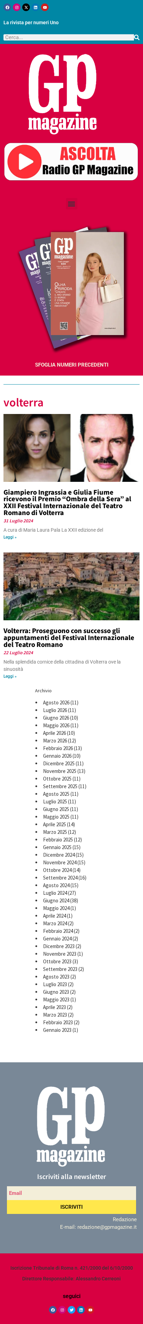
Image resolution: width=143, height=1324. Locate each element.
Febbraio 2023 (58, 1022)
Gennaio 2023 (57, 1030)
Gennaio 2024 (57, 938)
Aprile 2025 (54, 824)
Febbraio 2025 (58, 839)
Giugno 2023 (56, 992)
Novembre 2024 (59, 862)
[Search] (137, 37)
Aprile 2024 (54, 915)
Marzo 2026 (55, 740)
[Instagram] (16, 7)
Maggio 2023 (56, 999)
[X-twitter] (26, 7)
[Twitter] (71, 1310)
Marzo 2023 (55, 1014)
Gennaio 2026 (57, 756)
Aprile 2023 (54, 1007)
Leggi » (10, 537)
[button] (71, 203)
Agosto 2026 (56, 702)
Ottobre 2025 (57, 778)
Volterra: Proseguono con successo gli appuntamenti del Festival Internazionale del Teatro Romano (68, 637)
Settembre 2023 (60, 969)
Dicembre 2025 (59, 763)
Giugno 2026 (56, 717)
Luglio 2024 (55, 893)
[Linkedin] (35, 7)
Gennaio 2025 (57, 847)
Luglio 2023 (55, 984)
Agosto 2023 (56, 976)
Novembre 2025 (59, 771)
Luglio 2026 (55, 710)
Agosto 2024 (56, 885)
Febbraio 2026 (58, 748)
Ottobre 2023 (57, 961)
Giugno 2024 (56, 900)
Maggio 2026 (56, 725)
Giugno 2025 (56, 809)
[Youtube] (45, 7)
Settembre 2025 (60, 786)
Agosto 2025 (56, 794)
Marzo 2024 (55, 923)
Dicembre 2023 (59, 946)
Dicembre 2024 (59, 855)
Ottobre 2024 (57, 870)
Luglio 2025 (55, 801)
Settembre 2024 (60, 877)
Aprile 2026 (54, 733)
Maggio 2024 (56, 908)
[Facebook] (7, 7)
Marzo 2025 (55, 832)
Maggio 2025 (56, 816)
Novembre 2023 (59, 954)
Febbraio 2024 (58, 931)
